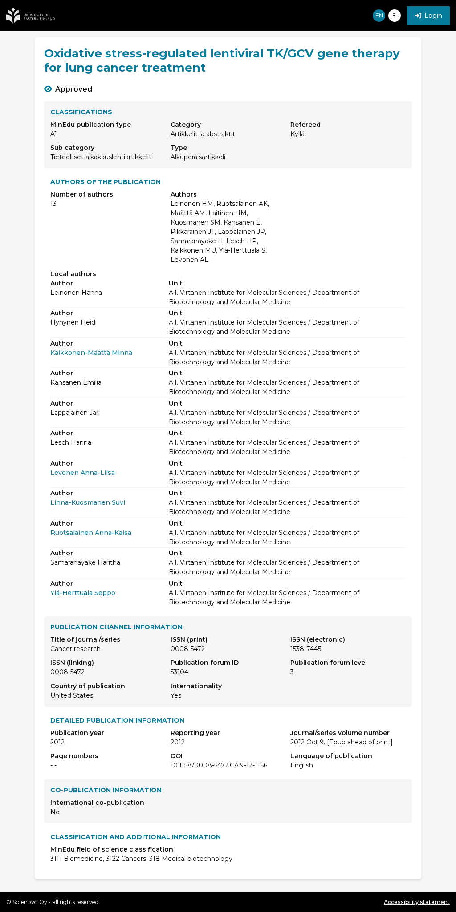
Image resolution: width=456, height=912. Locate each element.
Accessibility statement (417, 902)
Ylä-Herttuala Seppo (82, 593)
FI (394, 15)
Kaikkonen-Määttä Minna (91, 353)
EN (379, 15)
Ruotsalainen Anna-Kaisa (90, 533)
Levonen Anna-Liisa (82, 473)
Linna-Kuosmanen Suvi (87, 502)
